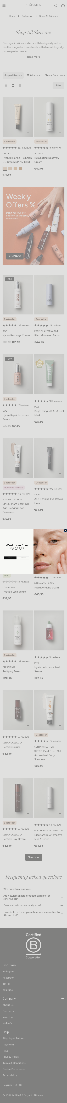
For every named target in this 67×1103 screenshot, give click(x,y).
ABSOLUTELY (10, 557)
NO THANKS (23, 557)
